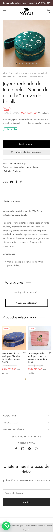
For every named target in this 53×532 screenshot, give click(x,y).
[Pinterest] (11, 182)
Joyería (28, 167)
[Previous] (5, 344)
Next (44, 43)
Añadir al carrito (26, 144)
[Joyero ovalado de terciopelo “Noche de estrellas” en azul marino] (14, 338)
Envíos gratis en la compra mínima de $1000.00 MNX (26, 2)
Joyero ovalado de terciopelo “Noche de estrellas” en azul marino (11, 357)
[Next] (47, 344)
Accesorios (15, 73)
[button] (6, 525)
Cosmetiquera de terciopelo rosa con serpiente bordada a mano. (37, 357)
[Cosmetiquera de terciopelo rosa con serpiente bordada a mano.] (39, 338)
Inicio (5, 73)
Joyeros (26, 73)
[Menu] (4, 11)
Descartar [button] (26, 530)
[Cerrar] (50, 3)
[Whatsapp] (21, 182)
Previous (9, 43)
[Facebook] (16, 182)
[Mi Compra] (48, 11)
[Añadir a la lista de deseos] (24, 353)
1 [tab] (25, 379)
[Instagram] (22, 448)
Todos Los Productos (12, 171)
